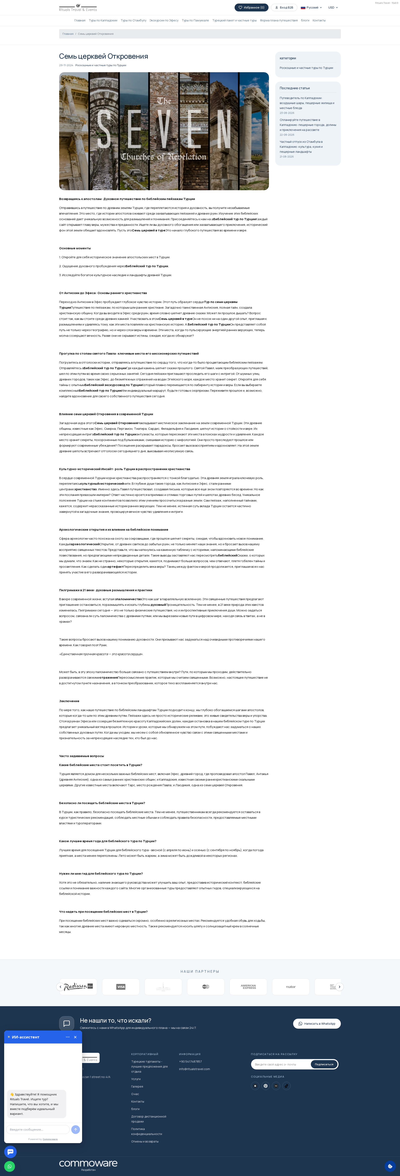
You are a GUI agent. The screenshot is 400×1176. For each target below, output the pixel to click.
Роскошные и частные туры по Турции (100, 65)
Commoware (50, 1139)
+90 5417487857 (190, 1061)
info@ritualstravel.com (194, 1069)
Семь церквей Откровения (96, 34)
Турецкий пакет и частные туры (234, 20)
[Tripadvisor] (276, 1086)
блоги (305, 20)
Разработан (88, 1170)
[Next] (339, 987)
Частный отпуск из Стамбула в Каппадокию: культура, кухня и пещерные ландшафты (301, 147)
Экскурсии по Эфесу (164, 20)
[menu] (67, 1037)
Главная (79, 20)
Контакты (319, 20)
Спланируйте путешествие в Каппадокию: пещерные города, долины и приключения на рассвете (308, 125)
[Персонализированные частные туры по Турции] (78, 7)
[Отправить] (75, 1129)
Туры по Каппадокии (103, 20)
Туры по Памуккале (195, 20)
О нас (135, 1094)
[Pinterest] (265, 1086)
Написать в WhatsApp (319, 1024)
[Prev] (60, 987)
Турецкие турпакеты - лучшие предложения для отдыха (149, 1066)
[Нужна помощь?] (10, 1152)
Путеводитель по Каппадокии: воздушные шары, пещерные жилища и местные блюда (307, 103)
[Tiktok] (286, 1086)
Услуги (136, 1079)
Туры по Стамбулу (133, 20)
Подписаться (324, 1064)
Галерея (137, 1086)
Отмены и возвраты (145, 1141)
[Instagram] (255, 1086)
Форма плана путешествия (279, 20)
